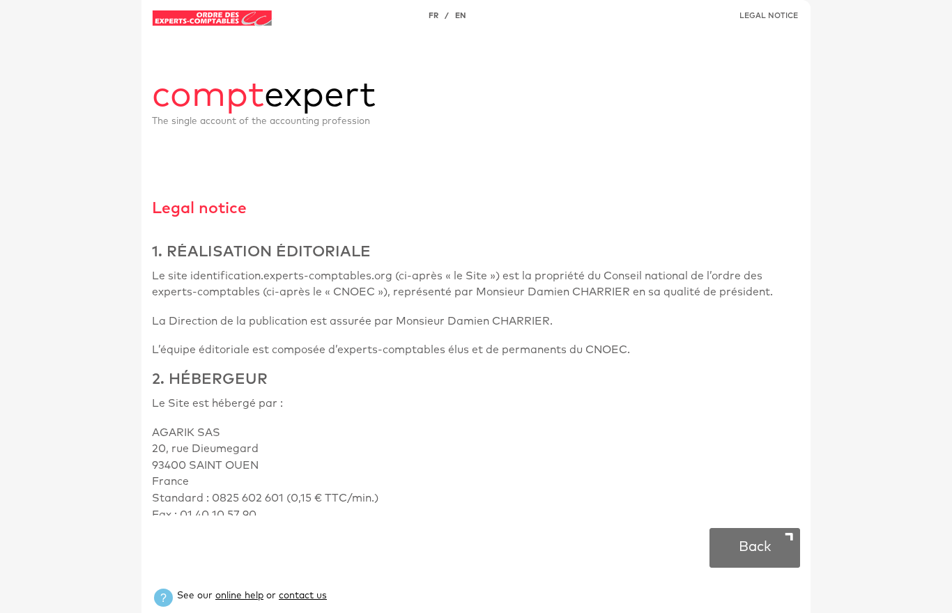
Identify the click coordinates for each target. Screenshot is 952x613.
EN (460, 16)
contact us (303, 595)
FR (433, 16)
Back (755, 547)
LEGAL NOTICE (768, 16)
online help (239, 595)
